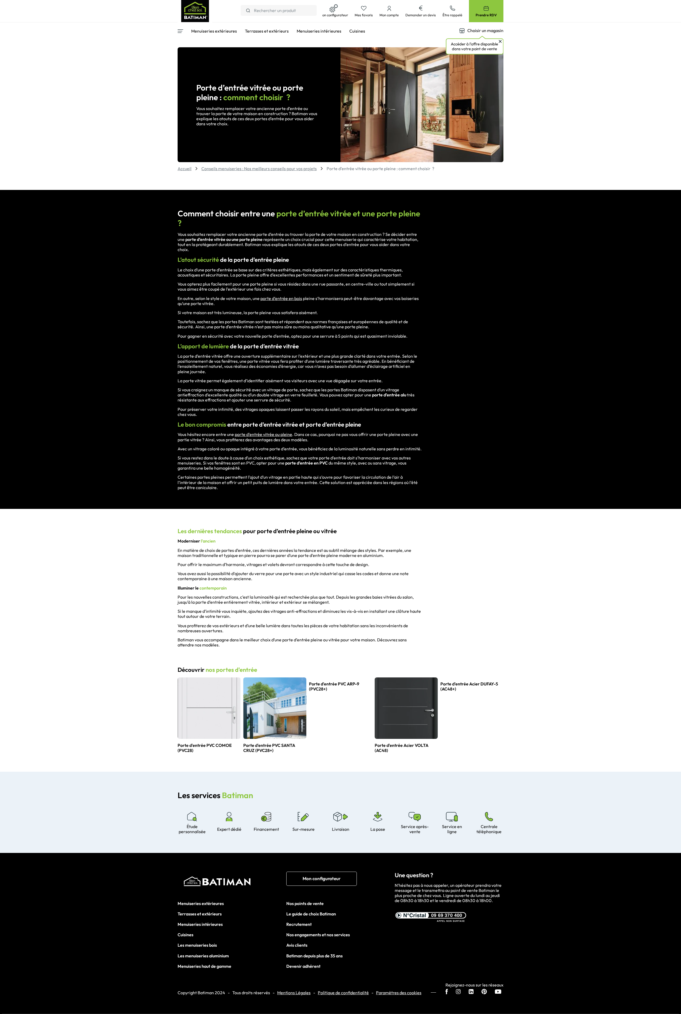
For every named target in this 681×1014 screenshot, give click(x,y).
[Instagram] (458, 992)
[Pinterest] (484, 992)
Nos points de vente (305, 903)
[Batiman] (232, 883)
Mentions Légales (294, 992)
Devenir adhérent (303, 966)
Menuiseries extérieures (201, 903)
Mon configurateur (321, 878)
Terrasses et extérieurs (200, 913)
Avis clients (296, 945)
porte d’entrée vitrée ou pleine (263, 434)
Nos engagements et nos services (318, 934)
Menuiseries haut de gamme (204, 966)
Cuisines (185, 934)
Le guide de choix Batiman (311, 913)
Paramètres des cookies (398, 992)
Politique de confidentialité (343, 992)
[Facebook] (446, 992)
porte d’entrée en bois (281, 298)
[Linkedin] (471, 992)
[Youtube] (498, 992)
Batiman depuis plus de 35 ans (314, 955)
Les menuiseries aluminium (203, 955)
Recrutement (299, 924)
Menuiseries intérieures (200, 924)
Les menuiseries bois (197, 945)
